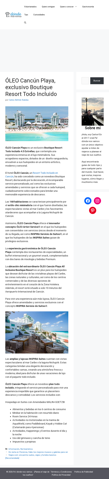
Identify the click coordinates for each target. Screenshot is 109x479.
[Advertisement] (54, 49)
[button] (25, 23)
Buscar (96, 80)
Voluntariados (30, 6)
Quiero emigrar (48, 6)
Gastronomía (88, 6)
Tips (26, 14)
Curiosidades (39, 14)
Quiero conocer (67, 6)
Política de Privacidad (61, 475)
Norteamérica (26, 449)
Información (14, 449)
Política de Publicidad (83, 472)
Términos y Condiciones (61, 472)
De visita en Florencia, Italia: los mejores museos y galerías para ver (38, 452)
